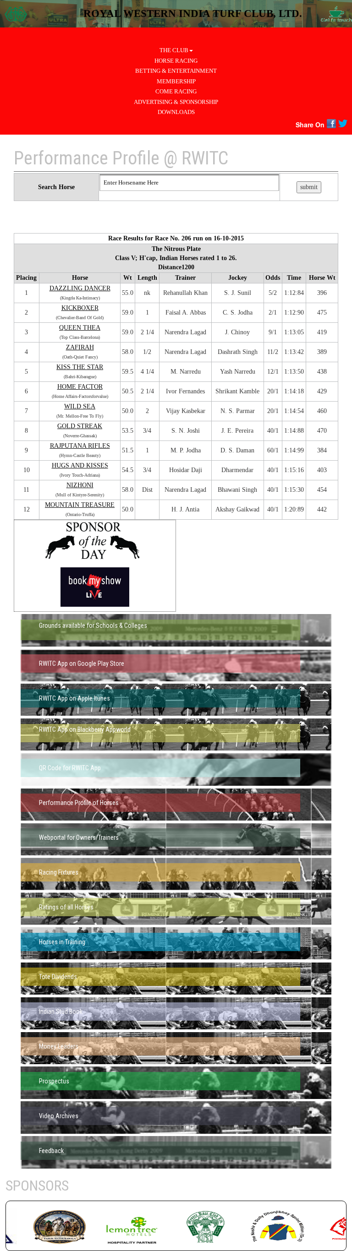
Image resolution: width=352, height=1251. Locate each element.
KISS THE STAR (79, 367)
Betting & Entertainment (176, 70)
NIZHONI (80, 485)
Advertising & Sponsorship (176, 101)
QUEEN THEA (79, 327)
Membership (176, 81)
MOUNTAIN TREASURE (80, 504)
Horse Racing (176, 60)
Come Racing (176, 91)
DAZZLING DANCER (80, 288)
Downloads (176, 112)
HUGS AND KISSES (80, 465)
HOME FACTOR (80, 386)
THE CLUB (174, 50)
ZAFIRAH (80, 347)
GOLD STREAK (79, 426)
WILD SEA (79, 406)
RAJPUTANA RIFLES (80, 445)
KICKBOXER (80, 308)
